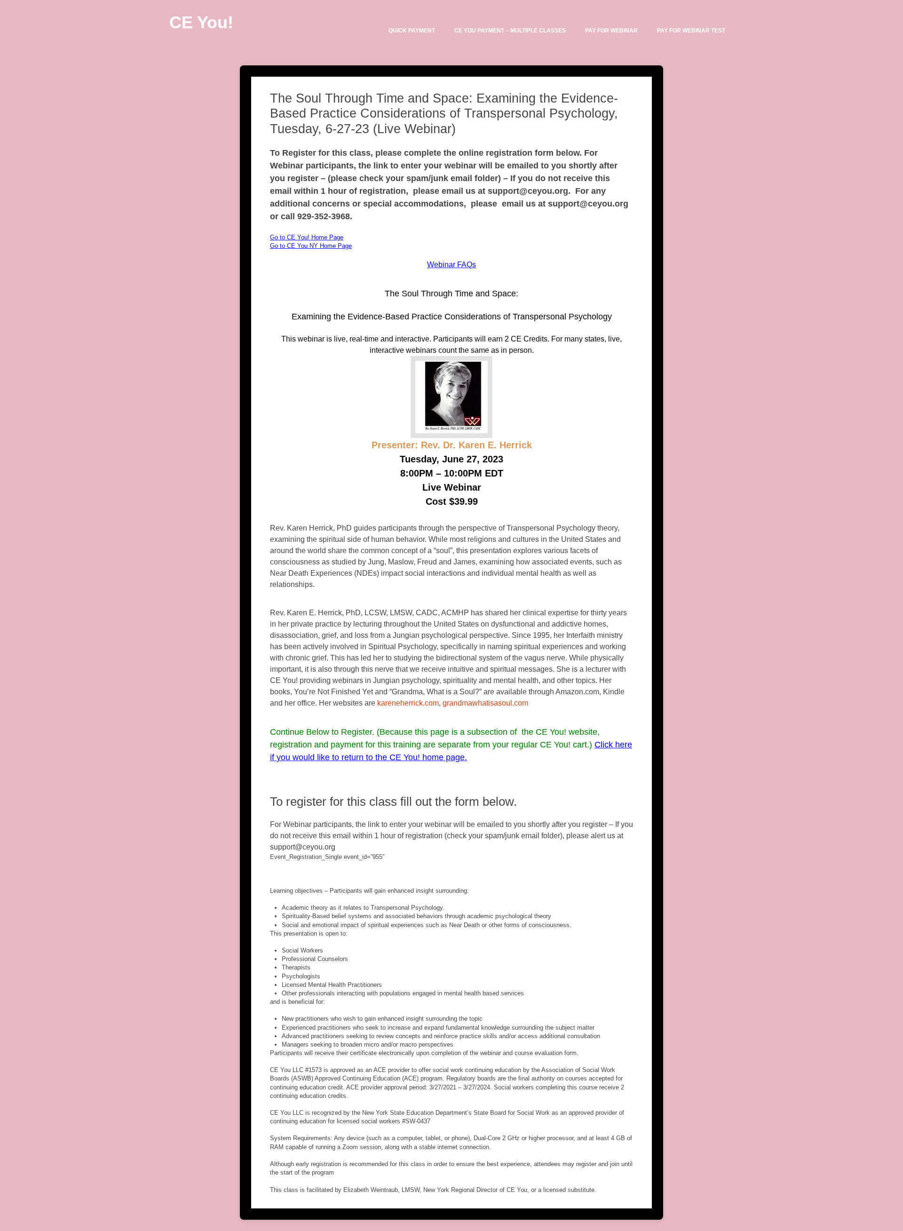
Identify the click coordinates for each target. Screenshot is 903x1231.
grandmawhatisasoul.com (485, 703)
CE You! (201, 22)
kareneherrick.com (408, 703)
